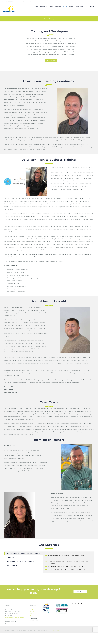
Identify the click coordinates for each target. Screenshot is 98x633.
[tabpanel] (68, 562)
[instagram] (78, 603)
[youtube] (81, 603)
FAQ (31, 615)
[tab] (23, 553)
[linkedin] (75, 603)
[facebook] (72, 603)
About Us (32, 608)
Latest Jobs (33, 613)
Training (32, 611)
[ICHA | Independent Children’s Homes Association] (62, 603)
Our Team (32, 610)
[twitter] (84, 603)
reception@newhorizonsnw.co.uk (22, 1)
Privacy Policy (55, 630)
